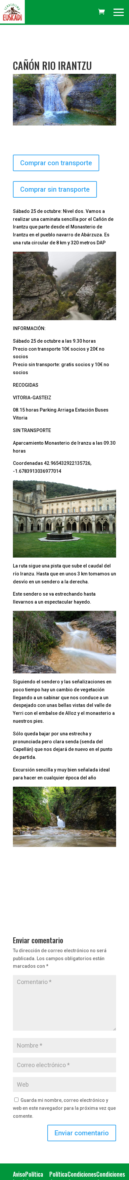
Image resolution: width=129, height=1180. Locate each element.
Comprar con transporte (56, 163)
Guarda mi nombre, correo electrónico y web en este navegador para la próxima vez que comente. (64, 1108)
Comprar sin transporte (55, 189)
